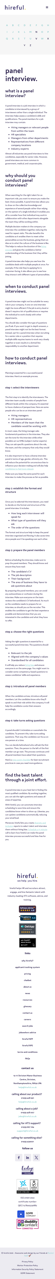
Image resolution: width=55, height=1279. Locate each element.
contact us (27, 1012)
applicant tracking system (27, 967)
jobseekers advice (27, 1032)
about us (27, 986)
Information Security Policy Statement (27, 1269)
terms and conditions (27, 1052)
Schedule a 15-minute (37, 829)
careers (27, 1019)
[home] (16, 7)
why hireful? (27, 960)
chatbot (27, 980)
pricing (27, 973)
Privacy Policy (27, 1261)
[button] (47, 7)
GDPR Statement (28, 1273)
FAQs (27, 1058)
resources (27, 999)
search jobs (27, 1025)
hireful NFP (27, 1038)
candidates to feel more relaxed (19, 469)
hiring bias (29, 665)
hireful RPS (27, 1045)
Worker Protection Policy (27, 1265)
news (27, 993)
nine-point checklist (21, 759)
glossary (28, 1006)
